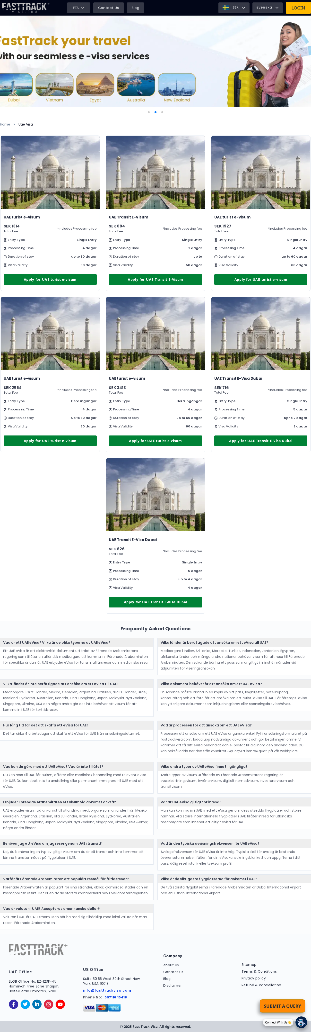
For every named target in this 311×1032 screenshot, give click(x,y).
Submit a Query (282, 1006)
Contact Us (108, 7)
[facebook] (13, 1004)
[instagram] (48, 1004)
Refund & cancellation (261, 985)
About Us (171, 965)
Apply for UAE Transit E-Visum (155, 279)
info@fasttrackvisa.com (107, 990)
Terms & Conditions (259, 971)
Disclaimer (172, 985)
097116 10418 (115, 997)
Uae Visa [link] (25, 124)
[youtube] (60, 1004)
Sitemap (249, 964)
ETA (76, 7)
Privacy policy (254, 978)
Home (5, 124)
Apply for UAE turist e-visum (50, 279)
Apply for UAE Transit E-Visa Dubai (261, 440)
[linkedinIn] (37, 1004)
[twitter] (25, 1004)
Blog (135, 7)
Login (298, 8)
